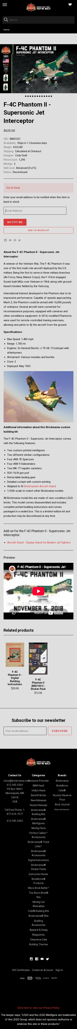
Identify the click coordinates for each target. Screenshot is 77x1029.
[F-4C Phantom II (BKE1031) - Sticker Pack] (38, 658)
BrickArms (62, 785)
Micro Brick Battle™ (38, 888)
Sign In (59, 970)
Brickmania (62, 780)
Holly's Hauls (38, 790)
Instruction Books (38, 874)
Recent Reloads (38, 805)
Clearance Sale (38, 939)
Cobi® (62, 790)
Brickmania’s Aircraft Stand (40, 486)
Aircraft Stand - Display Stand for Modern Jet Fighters (39, 542)
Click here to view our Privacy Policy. (38, 1007)
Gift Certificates (21, 970)
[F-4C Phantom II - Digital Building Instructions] (15, 655)
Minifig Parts (39, 828)
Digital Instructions (38, 860)
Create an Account (42, 970)
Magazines (38, 934)
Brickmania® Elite (39, 915)
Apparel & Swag (38, 929)
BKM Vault (38, 785)
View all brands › (62, 809)
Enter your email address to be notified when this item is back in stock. (37, 199)
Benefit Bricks (38, 795)
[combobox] (38, 20)
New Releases (38, 800)
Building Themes (38, 944)
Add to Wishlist (38, 230)
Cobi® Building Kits (38, 911)
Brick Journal (62, 804)
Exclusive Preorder (38, 780)
